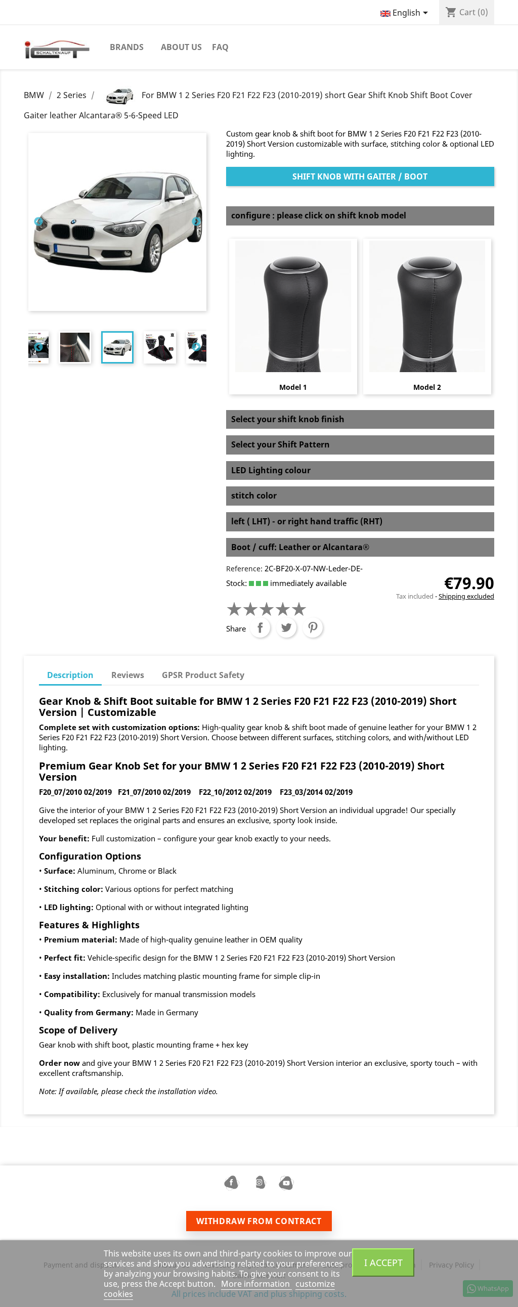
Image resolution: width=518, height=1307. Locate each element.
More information (256, 1283)
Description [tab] (70, 675)
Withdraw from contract (258, 1221)
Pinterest (313, 627)
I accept (383, 1262)
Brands (127, 47)
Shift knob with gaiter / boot (359, 176)
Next (196, 222)
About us (181, 47)
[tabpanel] (117, 347)
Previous (38, 222)
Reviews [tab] (127, 675)
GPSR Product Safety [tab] (203, 675)
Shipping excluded (466, 596)
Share (260, 627)
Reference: (244, 568)
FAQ (220, 47)
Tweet (286, 627)
